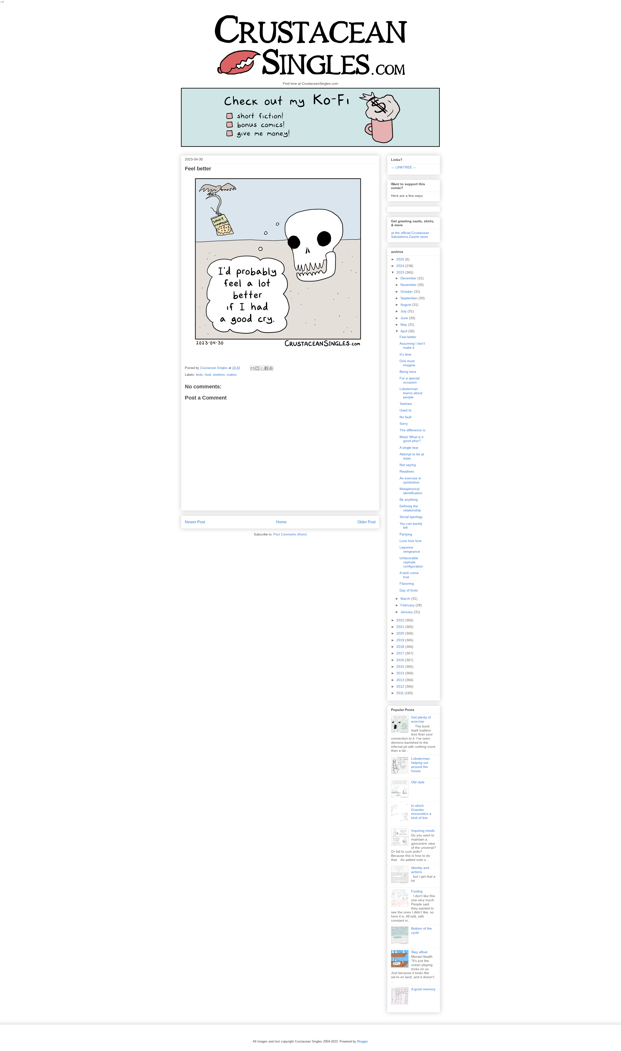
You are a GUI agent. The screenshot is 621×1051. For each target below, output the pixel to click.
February (408, 605)
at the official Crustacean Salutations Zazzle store (410, 235)
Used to (405, 410)
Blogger (362, 1041)
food (208, 374)
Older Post (366, 522)
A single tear (409, 448)
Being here (408, 372)
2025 (400, 259)
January (407, 612)
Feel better (408, 337)
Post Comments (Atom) (290, 534)
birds (199, 374)
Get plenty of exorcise (421, 719)
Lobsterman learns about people (411, 393)
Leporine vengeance (410, 549)
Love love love (411, 541)
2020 (400, 633)
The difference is (412, 430)
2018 (400, 647)
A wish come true (409, 575)
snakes (232, 374)
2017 (400, 653)
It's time (405, 354)
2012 (400, 686)
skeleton (219, 374)
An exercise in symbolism (410, 480)
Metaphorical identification (411, 491)
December (408, 278)
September (409, 298)
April (404, 331)
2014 (400, 673)
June (404, 318)
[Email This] (252, 368)
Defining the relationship (410, 508)
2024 (400, 266)
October (407, 291)
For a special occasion (409, 380)
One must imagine (407, 363)
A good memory (423, 989)
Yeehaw (406, 404)
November (408, 285)
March (405, 599)
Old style (418, 782)
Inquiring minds (423, 831)
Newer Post (195, 522)
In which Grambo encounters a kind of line (421, 812)
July (404, 311)
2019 (400, 640)
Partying (406, 534)
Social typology (411, 517)
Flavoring (407, 583)
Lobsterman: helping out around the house (421, 765)
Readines (407, 471)
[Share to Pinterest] (271, 368)
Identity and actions (420, 870)
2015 (400, 666)
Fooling (417, 891)
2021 (400, 627)
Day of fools (409, 590)
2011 (400, 693)
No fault (405, 417)
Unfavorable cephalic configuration (411, 562)
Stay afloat (419, 952)
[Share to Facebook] (266, 368)
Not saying (408, 465)
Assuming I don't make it (412, 346)
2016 (400, 660)
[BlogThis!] (257, 368)
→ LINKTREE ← (403, 167)
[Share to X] (261, 368)
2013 (400, 680)
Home (281, 522)
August (406, 305)
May (404, 324)
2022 (400, 620)
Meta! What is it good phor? (411, 439)
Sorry (404, 423)
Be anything (409, 499)
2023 (400, 272)
